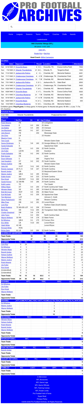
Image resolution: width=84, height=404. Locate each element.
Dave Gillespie (6, 159)
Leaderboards (42, 39)
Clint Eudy (5, 148)
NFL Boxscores (42, 379)
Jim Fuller (4, 151)
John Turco (5, 215)
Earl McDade (6, 194)
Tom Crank (5, 141)
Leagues (19, 34)
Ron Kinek (5, 179)
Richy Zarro (5, 230)
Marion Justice (6, 174)
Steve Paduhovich (8, 200)
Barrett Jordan (6, 252)
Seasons (29, 34)
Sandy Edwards (7, 146)
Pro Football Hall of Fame (42, 393)
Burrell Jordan (6, 171)
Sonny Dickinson (7, 143)
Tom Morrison (6, 197)
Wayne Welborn (7, 218)
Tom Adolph (5, 125)
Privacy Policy (42, 399)
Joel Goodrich (6, 161)
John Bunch (5, 133)
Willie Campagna (47, 57)
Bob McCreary (6, 192)
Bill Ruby (4, 210)
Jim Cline (4, 135)
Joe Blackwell (6, 130)
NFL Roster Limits (42, 390)
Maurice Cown (6, 138)
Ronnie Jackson (7, 169)
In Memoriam (42, 377)
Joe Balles (5, 128)
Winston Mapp (6, 189)
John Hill (4, 166)
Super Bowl (42, 396)
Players (46, 34)
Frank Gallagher (7, 153)
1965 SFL (42, 50)
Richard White (6, 228)
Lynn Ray (4, 205)
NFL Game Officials (42, 385)
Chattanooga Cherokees (24, 76)
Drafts (64, 34)
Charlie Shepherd (7, 212)
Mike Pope (5, 202)
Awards (72, 34)
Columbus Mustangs (23, 94)
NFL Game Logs (42, 382)
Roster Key (38, 53)
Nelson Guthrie (6, 164)
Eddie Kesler (6, 176)
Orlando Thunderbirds (24, 70)
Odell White (5, 225)
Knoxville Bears (21, 67)
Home (11, 34)
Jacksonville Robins (23, 73)
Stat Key (47, 53)
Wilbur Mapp (5, 187)
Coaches (56, 34)
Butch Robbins (6, 207)
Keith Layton (5, 184)
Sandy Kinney (6, 182)
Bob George (5, 156)
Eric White (5, 223)
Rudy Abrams (6, 123)
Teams (38, 34)
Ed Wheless (5, 220)
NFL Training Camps (42, 388)
